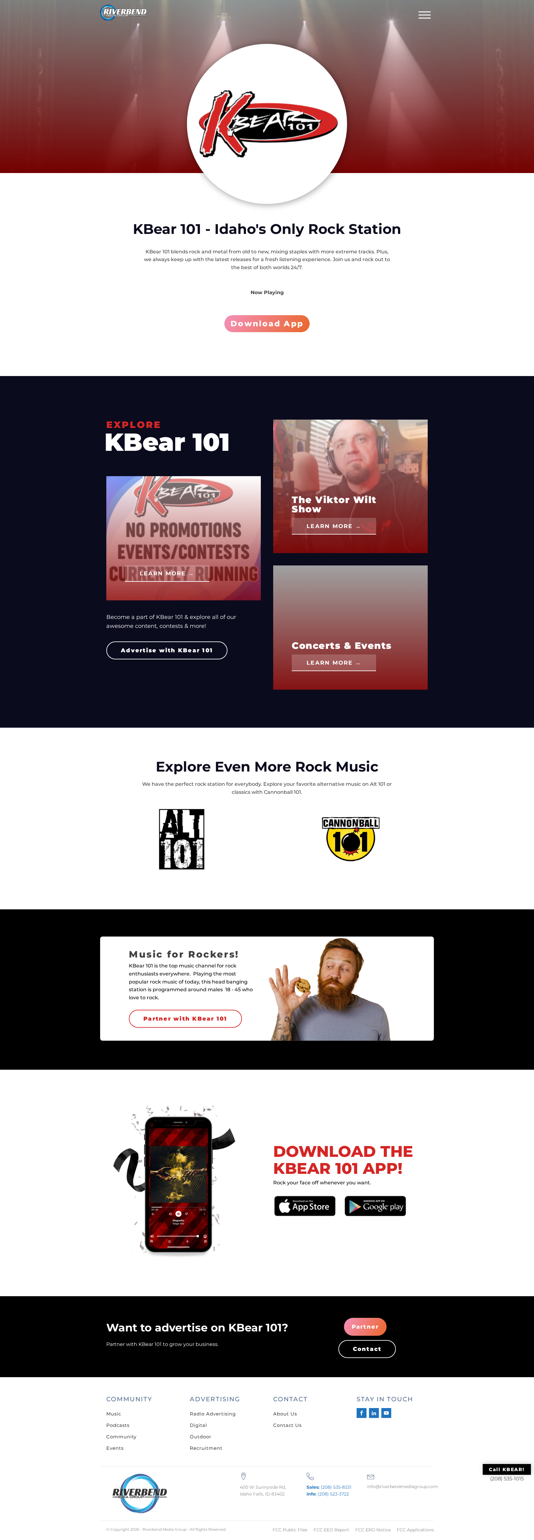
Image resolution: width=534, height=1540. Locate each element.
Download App (267, 323)
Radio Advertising (213, 1414)
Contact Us (287, 1425)
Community (121, 1437)
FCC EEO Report (331, 1530)
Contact (367, 1349)
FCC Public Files (290, 1530)
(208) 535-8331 (329, 1487)
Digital (198, 1425)
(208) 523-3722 (328, 1494)
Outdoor (200, 1437)
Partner (365, 1326)
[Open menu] (424, 15)
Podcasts (117, 1425)
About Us (285, 1414)
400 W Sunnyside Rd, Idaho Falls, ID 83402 (263, 1490)
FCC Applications (415, 1530)
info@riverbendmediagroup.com (402, 1486)
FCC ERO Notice (373, 1530)
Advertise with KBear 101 (167, 650)
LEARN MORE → (167, 573)
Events (115, 1448)
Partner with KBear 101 (185, 1018)
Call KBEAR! (507, 1469)
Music (113, 1414)
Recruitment (206, 1448)
